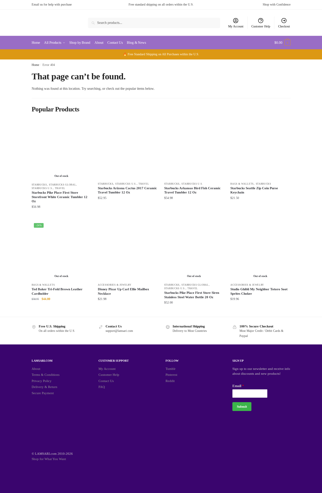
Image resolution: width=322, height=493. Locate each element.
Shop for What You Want (49, 459)
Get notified (61, 215)
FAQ (101, 387)
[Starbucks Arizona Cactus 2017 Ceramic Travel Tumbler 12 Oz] (128, 150)
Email (238, 386)
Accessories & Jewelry (114, 284)
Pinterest (171, 374)
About (36, 369)
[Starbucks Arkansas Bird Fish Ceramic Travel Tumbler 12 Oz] (194, 150)
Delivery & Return (44, 387)
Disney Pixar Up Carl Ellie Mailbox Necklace (123, 291)
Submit (242, 406)
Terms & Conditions (46, 374)
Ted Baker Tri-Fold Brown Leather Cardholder (57, 291)
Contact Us (106, 381)
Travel (60, 188)
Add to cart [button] (127, 215)
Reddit (170, 381)
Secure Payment (43, 393)
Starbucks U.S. (42, 188)
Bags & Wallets (242, 183)
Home (35, 65)
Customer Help (260, 26)
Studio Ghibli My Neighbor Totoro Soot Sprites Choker (258, 291)
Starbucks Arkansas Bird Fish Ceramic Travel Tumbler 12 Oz (192, 190)
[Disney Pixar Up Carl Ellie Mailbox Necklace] (128, 251)
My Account (235, 26)
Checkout (284, 26)
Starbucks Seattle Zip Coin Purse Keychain (254, 190)
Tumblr (170, 369)
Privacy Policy (42, 381)
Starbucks (39, 184)
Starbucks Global (62, 184)
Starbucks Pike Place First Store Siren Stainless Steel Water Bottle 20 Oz (191, 295)
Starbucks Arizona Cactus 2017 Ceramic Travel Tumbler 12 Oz (127, 190)
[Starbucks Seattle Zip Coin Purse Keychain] (260, 150)
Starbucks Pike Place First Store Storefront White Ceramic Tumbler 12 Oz (59, 197)
